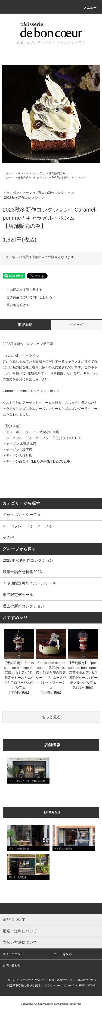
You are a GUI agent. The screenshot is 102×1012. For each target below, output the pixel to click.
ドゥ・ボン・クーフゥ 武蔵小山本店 (32, 432)
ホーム (9, 173)
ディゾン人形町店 (19, 455)
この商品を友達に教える (24, 290)
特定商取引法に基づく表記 (23, 985)
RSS (82, 985)
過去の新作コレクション (33, 177)
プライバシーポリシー (58, 985)
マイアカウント (13, 954)
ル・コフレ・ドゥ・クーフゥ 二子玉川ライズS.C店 (43, 438)
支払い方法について (32, 980)
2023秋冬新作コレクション (68, 177)
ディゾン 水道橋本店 (21, 444)
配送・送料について (61, 980)
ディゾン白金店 (17, 461)
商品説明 (25, 325)
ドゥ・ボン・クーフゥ (31, 173)
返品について (86, 980)
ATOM (91, 985)
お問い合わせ (12, 965)
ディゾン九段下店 (19, 450)
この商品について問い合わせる (29, 297)
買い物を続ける (18, 305)
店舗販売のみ (57, 173)
